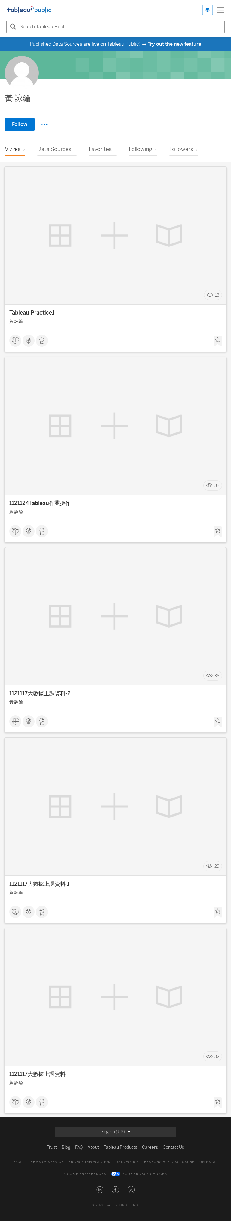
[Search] (12, 26)
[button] (100, 1190)
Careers (150, 1147)
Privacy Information (90, 1162)
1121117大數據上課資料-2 (40, 693)
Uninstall (209, 1162)
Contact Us (173, 1147)
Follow (19, 124)
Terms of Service (46, 1162)
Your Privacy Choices (145, 1174)
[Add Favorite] (218, 341)
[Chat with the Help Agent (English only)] (207, 10)
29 (216, 866)
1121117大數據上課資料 (37, 1074)
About (93, 1147)
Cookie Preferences (85, 1174)
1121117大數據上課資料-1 (39, 884)
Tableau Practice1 (31, 312)
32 (216, 485)
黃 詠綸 (16, 321)
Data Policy (127, 1162)
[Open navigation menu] (220, 10)
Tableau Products (120, 1147)
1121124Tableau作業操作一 (42, 503)
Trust (52, 1147)
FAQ (79, 1147)
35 (216, 675)
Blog (66, 1147)
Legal (17, 1162)
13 (217, 295)
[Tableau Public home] (29, 10)
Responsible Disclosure (169, 1162)
